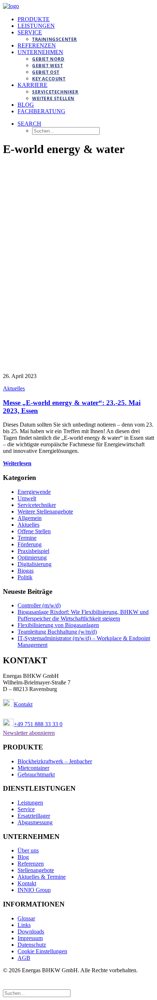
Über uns (28, 850)
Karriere (32, 85)
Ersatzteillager (34, 816)
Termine (27, 538)
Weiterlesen (17, 463)
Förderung (30, 544)
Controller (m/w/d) (39, 605)
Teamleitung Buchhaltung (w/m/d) (57, 632)
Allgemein (30, 518)
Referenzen (37, 45)
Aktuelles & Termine (42, 877)
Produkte (34, 19)
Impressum (30, 938)
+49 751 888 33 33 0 (38, 724)
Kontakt (23, 704)
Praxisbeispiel (33, 551)
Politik (25, 577)
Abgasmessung (35, 822)
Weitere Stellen (53, 98)
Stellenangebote (36, 870)
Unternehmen (40, 52)
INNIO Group (34, 890)
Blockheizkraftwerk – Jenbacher (55, 761)
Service (30, 32)
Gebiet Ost (46, 72)
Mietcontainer (33, 768)
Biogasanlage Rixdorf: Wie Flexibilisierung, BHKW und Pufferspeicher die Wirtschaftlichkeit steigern (83, 615)
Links (24, 925)
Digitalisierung (34, 564)
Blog (26, 105)
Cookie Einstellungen (42, 951)
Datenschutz (32, 945)
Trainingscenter (54, 39)
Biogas (26, 571)
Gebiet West (47, 65)
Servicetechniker (55, 92)
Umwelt (27, 498)
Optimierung (32, 557)
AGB (24, 958)
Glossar (26, 918)
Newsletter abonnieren (29, 733)
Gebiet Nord (48, 59)
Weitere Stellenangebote (45, 511)
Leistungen (36, 26)
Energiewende (34, 492)
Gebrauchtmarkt (36, 774)
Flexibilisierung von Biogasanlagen (58, 625)
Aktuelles (14, 388)
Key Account (49, 79)
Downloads (31, 931)
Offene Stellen (34, 531)
